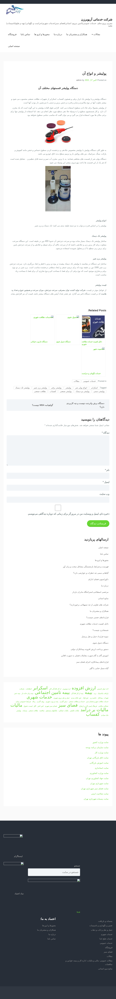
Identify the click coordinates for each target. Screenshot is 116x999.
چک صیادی (104, 715)
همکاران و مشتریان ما (76, 34)
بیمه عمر (17, 693)
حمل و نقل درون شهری (61, 698)
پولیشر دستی (99, 391)
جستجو (77, 866)
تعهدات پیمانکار (103, 698)
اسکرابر (94, 388)
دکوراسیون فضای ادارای (98, 579)
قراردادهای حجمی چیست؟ (97, 617)
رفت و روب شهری (52, 701)
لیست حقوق (28, 706)
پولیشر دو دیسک (83, 391)
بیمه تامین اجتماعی (52, 692)
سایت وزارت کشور (100, 742)
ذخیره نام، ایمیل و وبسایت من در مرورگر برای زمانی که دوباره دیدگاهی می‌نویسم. (68, 514)
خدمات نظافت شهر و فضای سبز (97, 701)
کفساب (53, 391)
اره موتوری (66, 689)
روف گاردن (40, 701)
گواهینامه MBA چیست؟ (42, 405)
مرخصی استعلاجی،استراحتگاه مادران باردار (90, 592)
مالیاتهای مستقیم (51, 710)
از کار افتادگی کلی (55, 689)
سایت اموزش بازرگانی (99, 763)
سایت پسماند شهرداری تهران (96, 799)
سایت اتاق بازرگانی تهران (97, 758)
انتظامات (29, 689)
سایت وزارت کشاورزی (99, 773)
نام (107, 470)
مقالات (96, 34)
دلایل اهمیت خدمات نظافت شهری (94, 624)
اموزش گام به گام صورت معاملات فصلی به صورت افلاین (84, 655)
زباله (33, 701)
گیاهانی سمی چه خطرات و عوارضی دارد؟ (90, 573)
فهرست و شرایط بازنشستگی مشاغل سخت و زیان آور (85, 566)
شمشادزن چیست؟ (100, 630)
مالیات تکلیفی (74, 710)
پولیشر (68, 388)
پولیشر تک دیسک (22, 388)
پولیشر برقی (56, 388)
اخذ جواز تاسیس (102, 689)
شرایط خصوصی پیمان (23, 701)
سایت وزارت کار (101, 752)
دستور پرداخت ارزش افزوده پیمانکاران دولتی (89, 649)
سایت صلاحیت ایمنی (99, 794)
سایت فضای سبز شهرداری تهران (94, 788)
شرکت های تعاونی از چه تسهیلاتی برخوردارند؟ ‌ (88, 605)
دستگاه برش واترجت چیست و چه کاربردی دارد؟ (85, 405)
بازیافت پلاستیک (103, 693)
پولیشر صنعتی (66, 391)
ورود (78, 911)
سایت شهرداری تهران (99, 783)
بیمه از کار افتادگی (77, 693)
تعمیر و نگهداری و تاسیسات (100, 925)
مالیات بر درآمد (94, 709)
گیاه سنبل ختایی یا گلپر (98, 668)
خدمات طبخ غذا (105, 939)
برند (95, 693)
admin (79, 80)
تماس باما (25, 34)
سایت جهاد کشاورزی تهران (97, 778)
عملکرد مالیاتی (103, 706)
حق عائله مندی (76, 698)
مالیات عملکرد (63, 710)
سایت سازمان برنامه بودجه (97, 747)
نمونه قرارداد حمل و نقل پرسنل (95, 636)
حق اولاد (86, 698)
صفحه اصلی (14, 46)
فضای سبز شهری (51, 706)
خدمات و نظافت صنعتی (77, 701)
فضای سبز (68, 705)
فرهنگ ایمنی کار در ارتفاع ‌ (88, 706)
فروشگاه (12, 34)
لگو (35, 706)
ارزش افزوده (84, 688)
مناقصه (41, 710)
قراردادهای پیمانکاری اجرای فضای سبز (92, 662)
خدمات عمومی (89, 381)
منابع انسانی (103, 598)
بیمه (88, 692)
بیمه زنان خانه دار (27, 693)
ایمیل (106, 482)
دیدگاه (105, 432)
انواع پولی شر (81, 388)
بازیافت (21, 689)
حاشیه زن (93, 698)
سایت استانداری (101, 768)
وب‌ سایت (104, 494)
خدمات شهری (39, 697)
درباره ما (58, 34)
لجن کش (40, 706)
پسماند (25, 710)
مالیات (16, 705)
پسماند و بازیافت (105, 921)
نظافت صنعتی (40, 391)
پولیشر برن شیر (40, 388)
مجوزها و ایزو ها (42, 34)
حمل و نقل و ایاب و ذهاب (101, 930)
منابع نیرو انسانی (105, 969)
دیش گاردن (63, 701)
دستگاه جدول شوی (100, 643)
